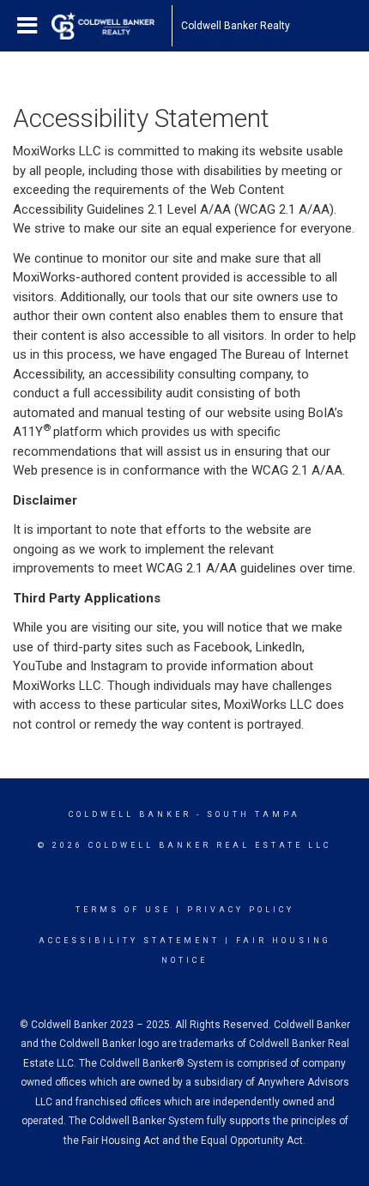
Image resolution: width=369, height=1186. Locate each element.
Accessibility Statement (129, 940)
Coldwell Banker (130, 814)
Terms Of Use (123, 909)
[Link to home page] (111, 25)
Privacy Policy (240, 909)
